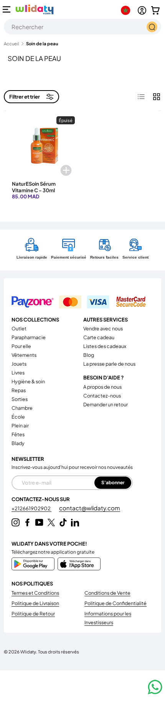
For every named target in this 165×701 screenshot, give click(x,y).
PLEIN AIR (20, 425)
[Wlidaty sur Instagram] (16, 522)
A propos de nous (102, 387)
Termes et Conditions (35, 593)
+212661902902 (31, 508)
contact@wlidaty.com (89, 507)
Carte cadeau (98, 337)
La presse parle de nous (109, 364)
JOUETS (19, 364)
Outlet (19, 328)
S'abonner (112, 482)
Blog (88, 355)
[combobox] (82, 27)
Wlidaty (28, 651)
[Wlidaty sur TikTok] (63, 522)
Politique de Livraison (35, 603)
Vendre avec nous (103, 328)
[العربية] (127, 10)
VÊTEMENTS (24, 355)
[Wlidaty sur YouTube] (39, 522)
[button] (155, 10)
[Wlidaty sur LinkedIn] (75, 522)
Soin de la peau (42, 43)
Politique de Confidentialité (115, 603)
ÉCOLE (18, 417)
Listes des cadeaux (104, 346)
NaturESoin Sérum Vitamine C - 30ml (34, 187)
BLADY (18, 443)
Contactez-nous (102, 396)
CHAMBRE (22, 408)
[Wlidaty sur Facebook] (27, 522)
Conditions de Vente (107, 593)
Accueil (11, 43)
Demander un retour (105, 404)
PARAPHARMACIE (29, 337)
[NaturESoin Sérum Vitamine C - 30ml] (43, 147)
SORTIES (20, 399)
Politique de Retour (33, 613)
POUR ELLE (21, 346)
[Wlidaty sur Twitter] (51, 522)
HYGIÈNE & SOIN (28, 381)
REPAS (19, 390)
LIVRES (18, 372)
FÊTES (18, 434)
